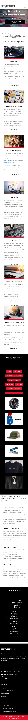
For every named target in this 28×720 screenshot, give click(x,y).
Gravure (19, 384)
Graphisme (9, 384)
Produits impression (14, 389)
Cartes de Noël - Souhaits (8, 691)
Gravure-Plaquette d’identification (12, 448)
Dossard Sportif (14, 380)
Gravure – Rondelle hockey (12, 400)
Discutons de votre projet (15, 22)
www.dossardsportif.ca (10, 162)
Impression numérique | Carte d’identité (13, 479)
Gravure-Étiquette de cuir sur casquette (13, 432)
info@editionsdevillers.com (10, 674)
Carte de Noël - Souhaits (14, 376)
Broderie (14, 62)
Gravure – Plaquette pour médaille (12, 416)
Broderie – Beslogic (12, 463)
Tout (9, 371)
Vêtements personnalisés (14, 393)
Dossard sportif (5, 693)
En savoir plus (14, 85)
